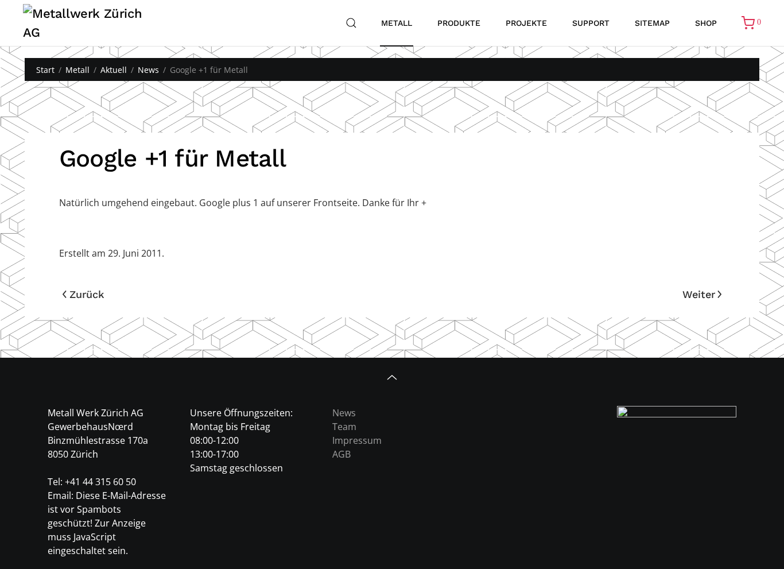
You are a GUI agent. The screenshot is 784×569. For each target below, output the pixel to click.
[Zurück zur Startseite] (90, 23)
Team (344, 426)
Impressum (357, 440)
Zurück (86, 294)
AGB (341, 454)
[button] (351, 23)
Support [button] (591, 23)
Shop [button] (706, 23)
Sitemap (652, 23)
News (344, 413)
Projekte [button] (526, 23)
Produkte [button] (458, 23)
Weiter (698, 294)
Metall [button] (396, 23)
